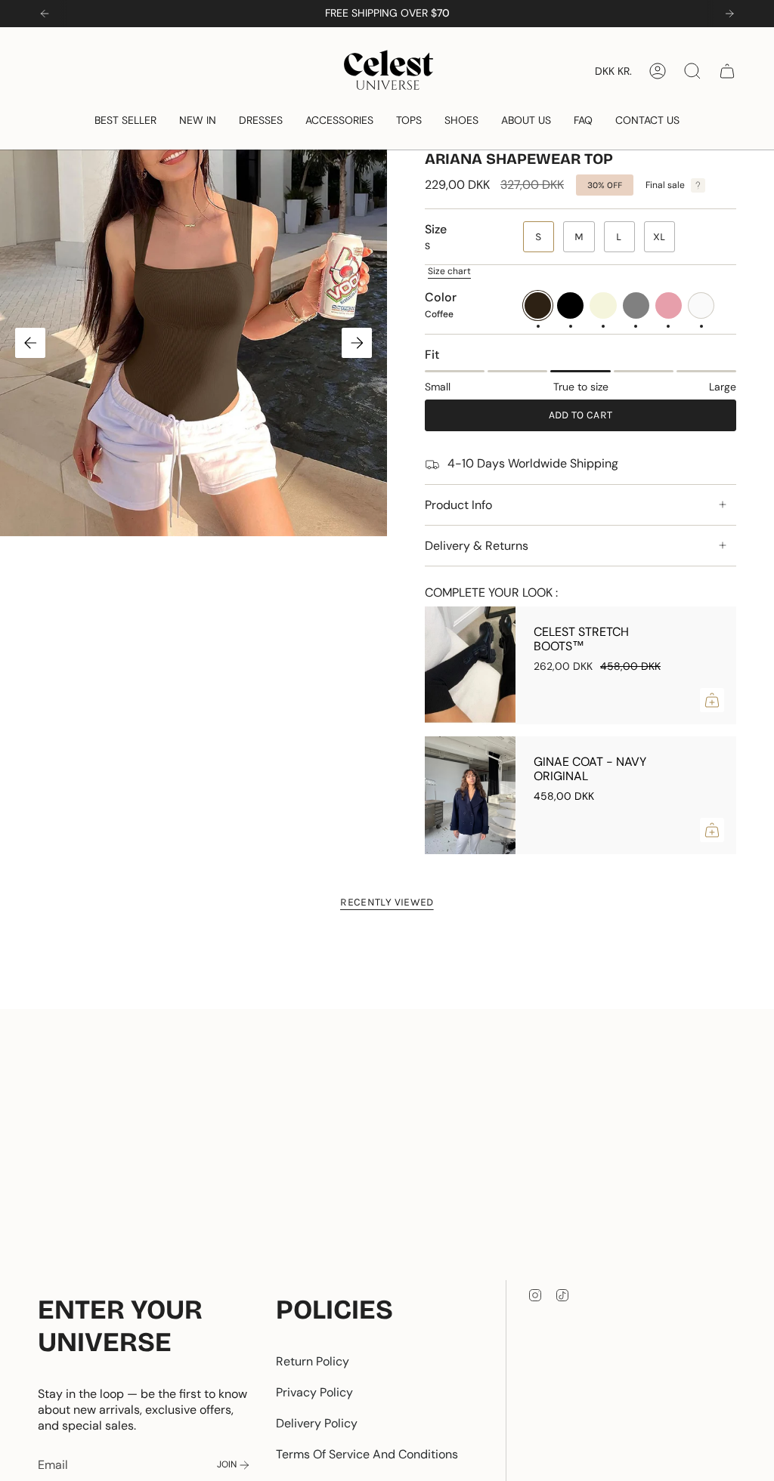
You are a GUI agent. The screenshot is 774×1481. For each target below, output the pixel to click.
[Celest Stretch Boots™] (470, 665)
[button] (125, 120)
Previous (30, 343)
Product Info (458, 505)
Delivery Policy (317, 1423)
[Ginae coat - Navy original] (470, 795)
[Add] (712, 700)
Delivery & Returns (476, 546)
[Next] (729, 13)
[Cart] (727, 71)
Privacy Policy (314, 1392)
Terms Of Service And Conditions (367, 1454)
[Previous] (44, 13)
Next (357, 343)
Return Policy (312, 1361)
